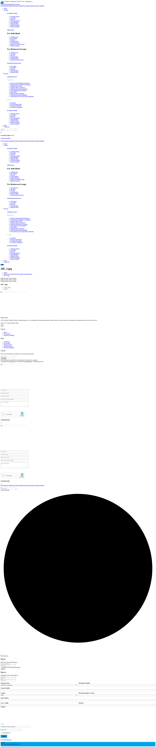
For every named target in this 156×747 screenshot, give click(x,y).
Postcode (81, 703)
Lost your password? (15, 667)
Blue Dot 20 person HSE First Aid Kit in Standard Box (18, 274)
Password (3, 729)
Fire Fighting (13, 38)
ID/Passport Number (84, 683)
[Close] (1, 484)
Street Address (5, 698)
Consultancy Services (12, 76)
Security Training (14, 26)
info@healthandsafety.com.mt (12, 326)
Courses (6, 10)
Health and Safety (15, 42)
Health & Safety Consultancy (17, 87)
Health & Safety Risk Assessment (19, 89)
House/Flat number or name (86, 693)
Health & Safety (14, 23)
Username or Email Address (8, 726)
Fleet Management (15, 20)
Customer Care (14, 37)
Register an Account (6, 745)
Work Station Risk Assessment (18, 90)
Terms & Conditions (9, 335)
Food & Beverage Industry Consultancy (20, 84)
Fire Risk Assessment (15, 105)
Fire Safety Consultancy (16, 107)
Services (6, 73)
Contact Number (5, 688)
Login (2, 3)
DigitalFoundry (28, 361)
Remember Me (6, 733)
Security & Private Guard (16, 60)
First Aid (12, 19)
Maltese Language (15, 45)
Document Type (5, 683)
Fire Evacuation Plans (16, 104)
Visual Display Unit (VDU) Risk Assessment (22, 96)
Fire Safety (13, 18)
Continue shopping (5, 138)
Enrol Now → (29, 1)
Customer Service (15, 16)
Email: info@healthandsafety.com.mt (10, 4)
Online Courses (10, 29)
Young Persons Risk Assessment (18, 95)
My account (7, 333)
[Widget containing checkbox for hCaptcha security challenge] (13, 414)
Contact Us (7, 126)
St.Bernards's (12, 361)
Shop (5, 125)
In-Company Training (12, 13)
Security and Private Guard (17, 44)
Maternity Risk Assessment (17, 93)
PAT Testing (13, 92)
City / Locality (4, 703)
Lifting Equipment (15, 25)
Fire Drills (13, 103)
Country (3, 693)
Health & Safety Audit (16, 86)
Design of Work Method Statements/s (20, 83)
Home (5, 8)
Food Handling (14, 22)
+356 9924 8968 (7, 324)
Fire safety (13, 54)
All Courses (13, 66)
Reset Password (8, 346)
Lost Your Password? (6, 739)
